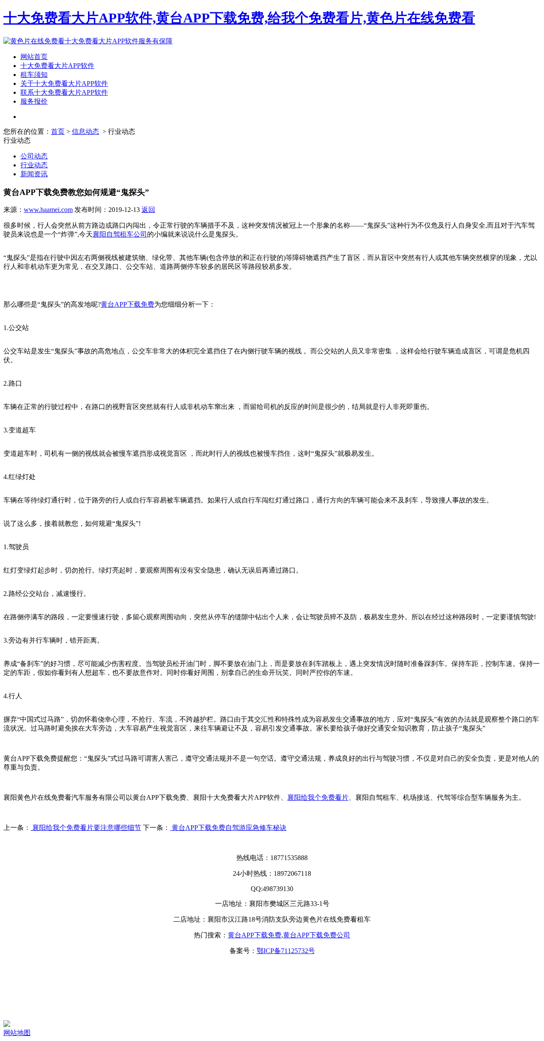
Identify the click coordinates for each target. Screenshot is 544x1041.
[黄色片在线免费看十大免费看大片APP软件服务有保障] (88, 41)
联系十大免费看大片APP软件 (64, 92)
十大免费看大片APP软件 (57, 65)
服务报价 (34, 101)
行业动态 (34, 165)
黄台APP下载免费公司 (316, 935)
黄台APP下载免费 (254, 935)
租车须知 (34, 74)
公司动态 (34, 156)
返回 (148, 209)
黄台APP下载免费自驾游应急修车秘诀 (228, 827)
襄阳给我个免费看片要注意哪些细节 (86, 827)
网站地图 (17, 1032)
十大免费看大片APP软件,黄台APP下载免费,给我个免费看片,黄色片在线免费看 (239, 17)
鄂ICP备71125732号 (286, 950)
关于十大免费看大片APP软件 (64, 83)
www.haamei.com (48, 209)
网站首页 (34, 56)
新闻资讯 (34, 174)
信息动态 (85, 131)
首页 (58, 131)
